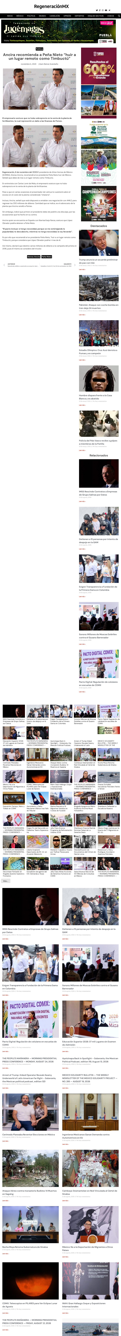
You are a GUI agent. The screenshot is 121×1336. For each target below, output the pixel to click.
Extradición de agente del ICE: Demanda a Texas (37, 873)
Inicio (10, 16)
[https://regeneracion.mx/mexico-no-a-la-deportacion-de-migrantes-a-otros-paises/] (13, 777)
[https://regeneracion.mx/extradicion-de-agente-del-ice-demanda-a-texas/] (37, 864)
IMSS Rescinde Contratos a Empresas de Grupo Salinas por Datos (13, 721)
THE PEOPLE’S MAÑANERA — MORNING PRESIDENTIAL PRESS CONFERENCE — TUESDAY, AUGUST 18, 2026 (108, 874)
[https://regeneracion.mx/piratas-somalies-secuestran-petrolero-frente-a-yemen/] (108, 777)
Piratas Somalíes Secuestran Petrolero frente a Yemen (109, 786)
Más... (5, 881)
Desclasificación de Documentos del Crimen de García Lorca (85, 852)
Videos (110, 16)
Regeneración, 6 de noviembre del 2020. (19, 172)
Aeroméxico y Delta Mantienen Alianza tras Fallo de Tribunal (38, 808)
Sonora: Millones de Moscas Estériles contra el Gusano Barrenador (85, 721)
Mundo (42, 16)
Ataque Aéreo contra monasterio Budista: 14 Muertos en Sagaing (59, 765)
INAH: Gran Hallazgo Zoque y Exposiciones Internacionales (60, 786)
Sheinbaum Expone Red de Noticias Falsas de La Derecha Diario (84, 830)
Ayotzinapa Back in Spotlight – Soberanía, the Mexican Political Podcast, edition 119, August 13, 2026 (61, 743)
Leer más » (82, 269)
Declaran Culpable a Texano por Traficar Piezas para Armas (61, 852)
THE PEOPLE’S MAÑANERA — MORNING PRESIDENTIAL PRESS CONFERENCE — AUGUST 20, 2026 (13, 830)
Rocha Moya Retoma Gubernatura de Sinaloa (107, 764)
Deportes (79, 16)
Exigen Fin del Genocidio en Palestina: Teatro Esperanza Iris (37, 830)
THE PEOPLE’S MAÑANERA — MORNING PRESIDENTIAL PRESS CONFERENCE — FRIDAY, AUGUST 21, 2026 (85, 786)
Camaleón (55, 16)
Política (31, 16)
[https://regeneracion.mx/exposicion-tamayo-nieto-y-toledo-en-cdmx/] (13, 799)
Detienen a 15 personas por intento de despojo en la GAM (37, 721)
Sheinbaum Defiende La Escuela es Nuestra (107, 807)
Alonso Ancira (33, 256)
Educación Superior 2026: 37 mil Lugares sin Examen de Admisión (13, 743)
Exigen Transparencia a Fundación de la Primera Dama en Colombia (59, 721)
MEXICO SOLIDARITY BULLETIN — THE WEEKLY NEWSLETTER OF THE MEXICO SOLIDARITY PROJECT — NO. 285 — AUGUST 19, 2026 (108, 743)
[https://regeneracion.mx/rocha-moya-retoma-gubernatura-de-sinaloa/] (108, 755)
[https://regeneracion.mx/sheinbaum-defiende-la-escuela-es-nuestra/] (108, 799)
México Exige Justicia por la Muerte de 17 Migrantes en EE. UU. (108, 830)
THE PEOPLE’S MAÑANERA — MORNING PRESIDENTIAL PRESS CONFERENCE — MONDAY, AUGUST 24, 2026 (37, 743)
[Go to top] (117, 1331)
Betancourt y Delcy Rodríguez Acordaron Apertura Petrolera (106, 852)
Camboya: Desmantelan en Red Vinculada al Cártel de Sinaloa (84, 765)
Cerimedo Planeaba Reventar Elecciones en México (12, 765)
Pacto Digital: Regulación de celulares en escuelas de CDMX (109, 721)
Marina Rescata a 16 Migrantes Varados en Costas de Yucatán (58, 808)
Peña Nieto (47, 256)
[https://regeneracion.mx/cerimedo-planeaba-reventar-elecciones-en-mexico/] (13, 755)
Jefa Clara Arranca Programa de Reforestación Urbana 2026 (61, 830)
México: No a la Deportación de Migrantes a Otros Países (14, 786)
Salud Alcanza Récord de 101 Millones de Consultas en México (84, 874)
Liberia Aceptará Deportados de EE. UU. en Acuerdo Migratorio (37, 852)
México (19, 16)
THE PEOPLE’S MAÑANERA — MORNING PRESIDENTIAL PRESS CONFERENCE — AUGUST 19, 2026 (13, 852)
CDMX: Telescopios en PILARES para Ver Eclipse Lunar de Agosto (36, 786)
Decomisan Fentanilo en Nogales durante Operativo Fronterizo (13, 874)
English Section (96, 16)
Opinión (67, 16)
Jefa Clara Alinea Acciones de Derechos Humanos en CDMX (60, 874)
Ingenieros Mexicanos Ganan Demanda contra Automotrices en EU (36, 765)
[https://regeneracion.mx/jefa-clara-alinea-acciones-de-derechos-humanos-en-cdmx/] (60, 864)
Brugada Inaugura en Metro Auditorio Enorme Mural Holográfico (84, 808)
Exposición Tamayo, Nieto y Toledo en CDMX (13, 807)
